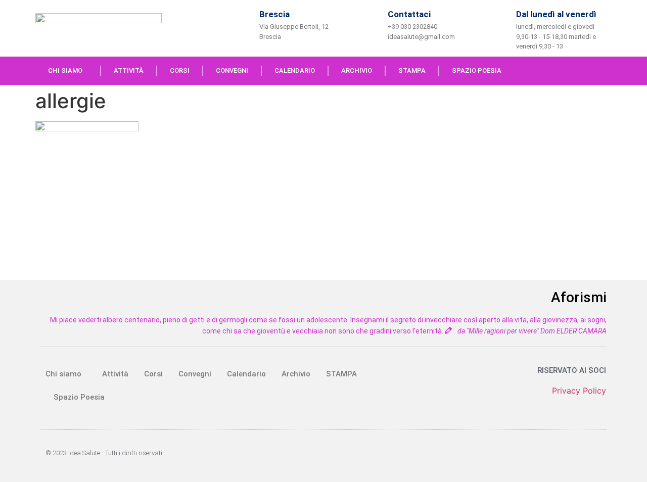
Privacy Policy (579, 390)
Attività (129, 70)
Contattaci (409, 14)
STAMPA (412, 70)
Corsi (180, 70)
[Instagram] (604, 70)
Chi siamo (65, 70)
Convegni (232, 70)
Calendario (294, 70)
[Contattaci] (371, 23)
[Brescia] (243, 23)
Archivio (356, 70)
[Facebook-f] (583, 70)
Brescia (274, 14)
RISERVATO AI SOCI (571, 370)
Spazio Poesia (476, 70)
